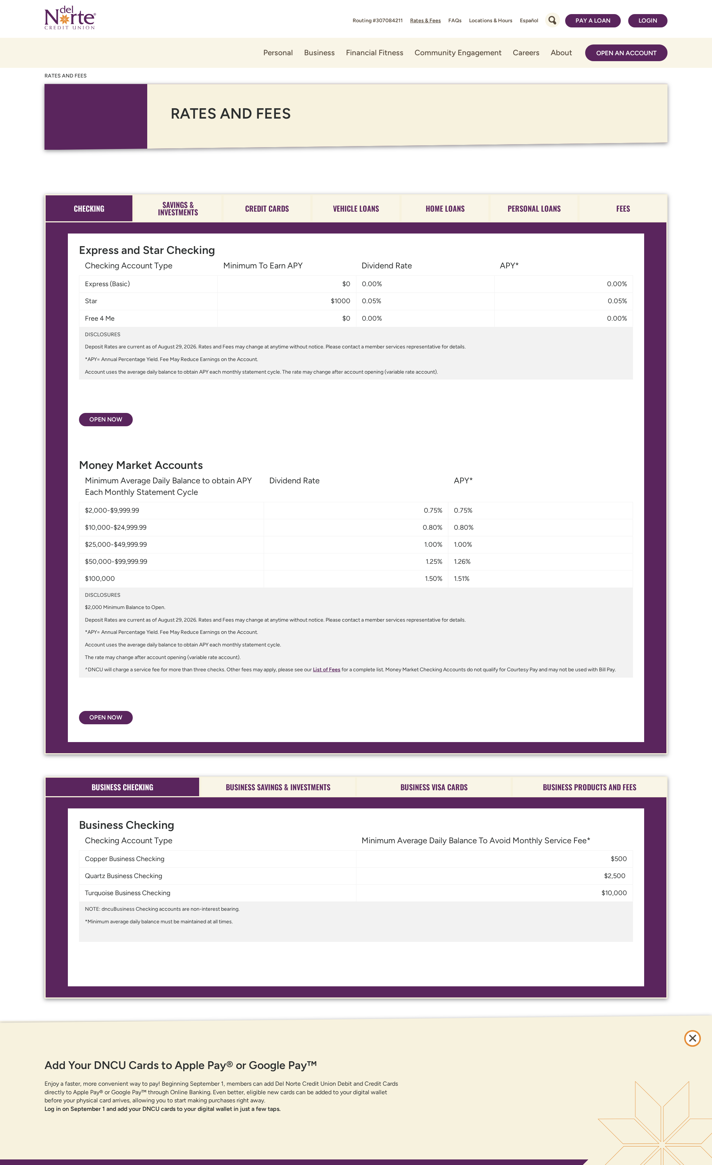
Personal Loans (534, 208)
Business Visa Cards (434, 786)
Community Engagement (458, 52)
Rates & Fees (425, 20)
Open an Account (626, 53)
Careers (526, 52)
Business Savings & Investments (278, 786)
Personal (278, 52)
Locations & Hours (490, 20)
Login (648, 20)
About (561, 52)
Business (319, 52)
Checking (89, 208)
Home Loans (445, 208)
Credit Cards (267, 208)
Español (529, 20)
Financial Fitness (374, 52)
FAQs (455, 20)
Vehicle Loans (356, 208)
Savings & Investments (178, 208)
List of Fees (326, 669)
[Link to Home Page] (70, 19)
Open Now (105, 419)
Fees (623, 208)
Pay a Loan (593, 20)
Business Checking (122, 786)
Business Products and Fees (589, 786)
